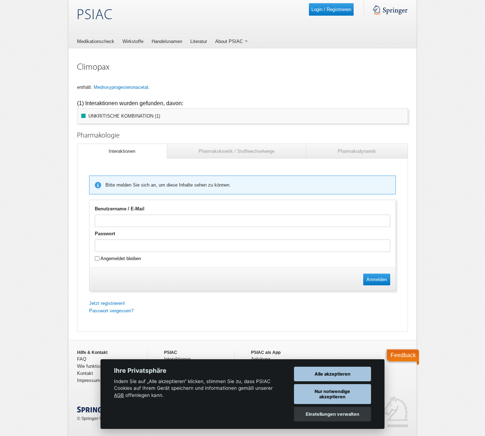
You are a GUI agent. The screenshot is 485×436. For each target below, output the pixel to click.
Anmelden (376, 279)
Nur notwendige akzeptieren (332, 394)
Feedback (403, 355)
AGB (119, 395)
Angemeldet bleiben (120, 258)
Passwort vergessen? (111, 310)
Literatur (198, 41)
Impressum (88, 380)
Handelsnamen (167, 41)
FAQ (81, 359)
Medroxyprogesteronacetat (121, 87)
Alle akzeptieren (332, 374)
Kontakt (85, 373)
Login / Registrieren (331, 9)
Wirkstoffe (132, 41)
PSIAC (95, 15)
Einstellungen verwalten (332, 414)
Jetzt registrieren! (107, 303)
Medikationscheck (95, 41)
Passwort (105, 233)
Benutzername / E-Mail (120, 208)
